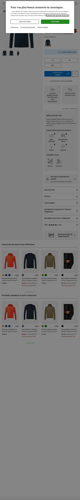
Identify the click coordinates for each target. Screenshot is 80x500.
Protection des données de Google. (57, 15)
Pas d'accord (24, 22)
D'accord (55, 22)
